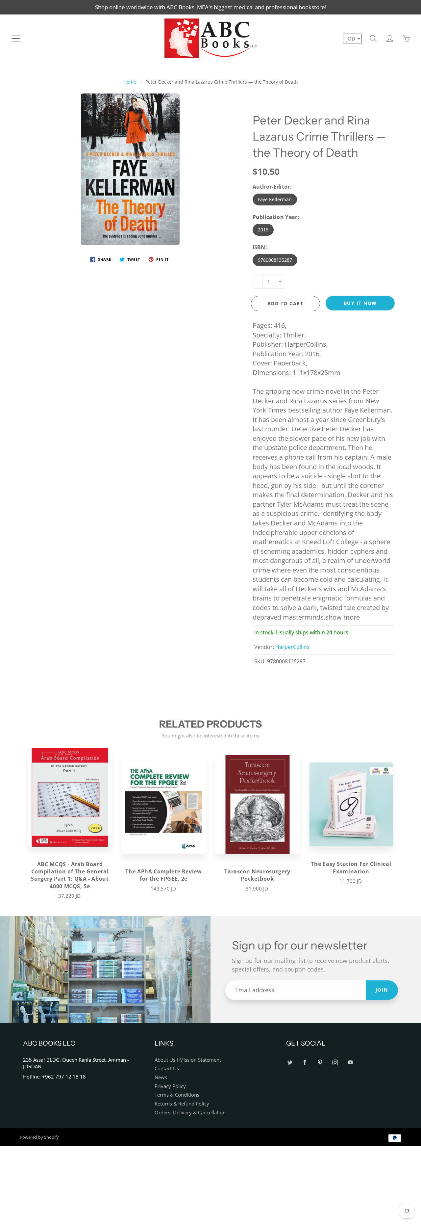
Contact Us (167, 1068)
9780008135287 (275, 260)
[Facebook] (304, 1062)
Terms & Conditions (177, 1095)
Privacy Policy (170, 1086)
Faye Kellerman (275, 199)
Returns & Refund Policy (182, 1104)
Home (129, 82)
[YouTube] (350, 1062)
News (161, 1077)
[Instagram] (335, 1062)
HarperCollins (292, 647)
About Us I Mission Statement (188, 1060)
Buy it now (360, 303)
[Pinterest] (320, 1062)
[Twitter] (289, 1062)
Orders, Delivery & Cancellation (190, 1112)
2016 (263, 229)
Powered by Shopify (39, 1137)
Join (382, 990)
